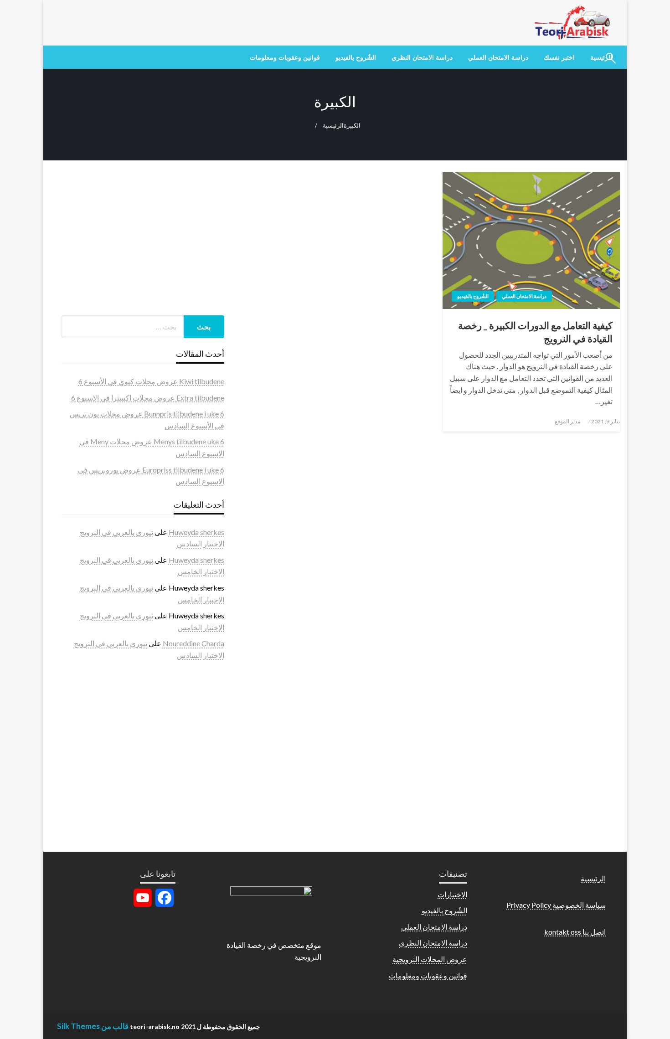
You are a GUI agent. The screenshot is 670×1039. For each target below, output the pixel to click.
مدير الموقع (567, 421)
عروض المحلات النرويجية (429, 959)
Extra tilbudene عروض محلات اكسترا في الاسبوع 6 (147, 397)
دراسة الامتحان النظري (422, 57)
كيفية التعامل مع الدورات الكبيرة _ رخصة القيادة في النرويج (535, 331)
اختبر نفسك (559, 57)
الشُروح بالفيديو (355, 57)
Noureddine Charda (193, 643)
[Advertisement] (143, 242)
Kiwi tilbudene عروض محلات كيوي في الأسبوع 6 (151, 381)
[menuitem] (559, 57)
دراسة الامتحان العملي (498, 57)
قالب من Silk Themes (93, 1026)
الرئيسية (333, 125)
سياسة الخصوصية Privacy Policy (556, 904)
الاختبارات (452, 894)
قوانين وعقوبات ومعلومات (285, 57)
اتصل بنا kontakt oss (575, 931)
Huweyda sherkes (196, 532)
